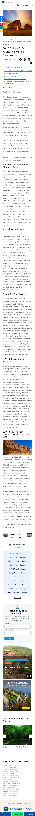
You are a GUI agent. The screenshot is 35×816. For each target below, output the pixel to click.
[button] (1, 17)
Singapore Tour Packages (18, 557)
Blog (10, 39)
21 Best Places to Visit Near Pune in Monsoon (15, 748)
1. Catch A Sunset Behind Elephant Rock (18, 71)
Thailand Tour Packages (17, 561)
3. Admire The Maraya (11, 76)
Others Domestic (22, 660)
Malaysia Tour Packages (10, 785)
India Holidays (10, 660)
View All (17, 598)
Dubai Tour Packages (17, 569)
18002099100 (24, 5)
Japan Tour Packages (17, 581)
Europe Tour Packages (17, 553)
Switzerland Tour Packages (11, 783)
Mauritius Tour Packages (17, 589)
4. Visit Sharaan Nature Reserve (15, 79)
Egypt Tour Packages (17, 573)
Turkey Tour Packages (17, 577)
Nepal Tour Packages (9, 795)
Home (5, 39)
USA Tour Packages (9, 787)
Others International (21, 39)
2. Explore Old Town (11, 73)
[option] (17, 661)
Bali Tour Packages (17, 565)
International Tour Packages (12, 765)
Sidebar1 (8, 663)
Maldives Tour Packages (10, 781)
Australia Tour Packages (17, 585)
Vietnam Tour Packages (17, 593)
